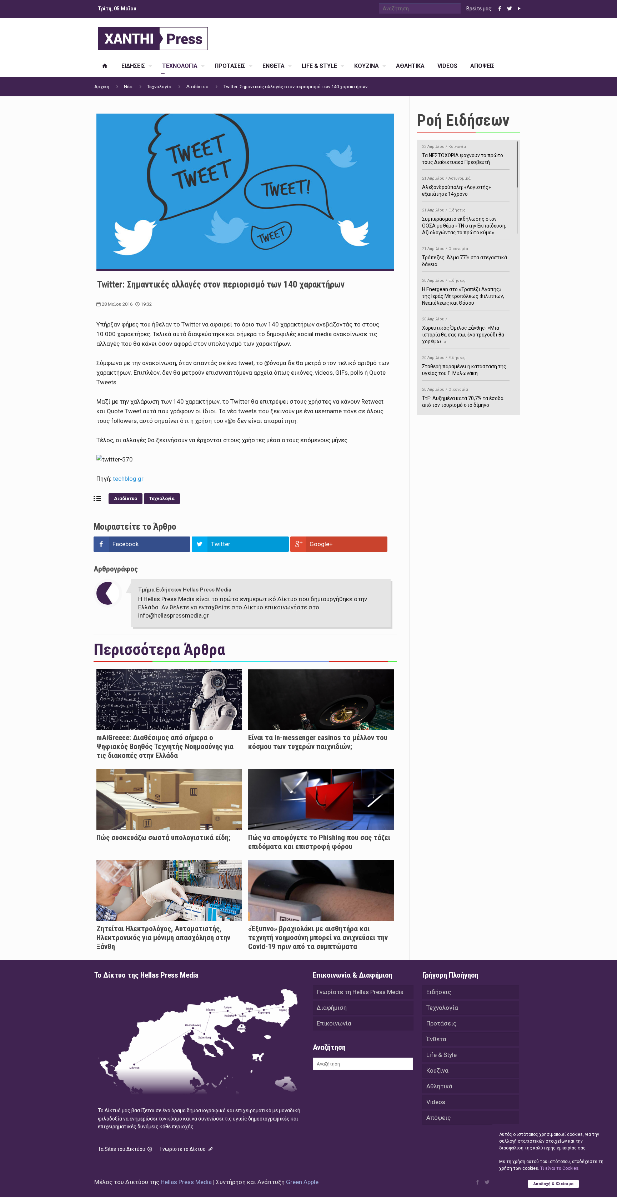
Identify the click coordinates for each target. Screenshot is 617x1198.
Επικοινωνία (334, 1023)
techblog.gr (127, 478)
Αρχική (101, 86)
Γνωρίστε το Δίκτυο (183, 1149)
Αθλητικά (439, 1086)
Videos (435, 1101)
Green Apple (302, 1181)
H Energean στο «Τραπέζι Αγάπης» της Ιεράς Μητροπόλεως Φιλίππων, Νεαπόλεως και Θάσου (463, 292)
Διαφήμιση (332, 1007)
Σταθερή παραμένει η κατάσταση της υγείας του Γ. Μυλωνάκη (464, 365)
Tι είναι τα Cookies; (559, 1168)
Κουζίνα (437, 1070)
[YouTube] (519, 8)
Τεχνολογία (159, 86)
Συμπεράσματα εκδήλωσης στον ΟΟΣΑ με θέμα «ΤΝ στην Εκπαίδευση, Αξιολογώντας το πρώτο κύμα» (464, 221)
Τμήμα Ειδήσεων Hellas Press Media (184, 589)
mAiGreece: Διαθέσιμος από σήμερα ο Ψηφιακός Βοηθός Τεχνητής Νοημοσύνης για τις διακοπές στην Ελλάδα (165, 746)
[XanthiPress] (153, 36)
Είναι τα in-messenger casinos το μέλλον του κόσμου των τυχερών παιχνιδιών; (317, 742)
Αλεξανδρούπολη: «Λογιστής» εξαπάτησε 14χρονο (456, 186)
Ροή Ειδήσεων (463, 120)
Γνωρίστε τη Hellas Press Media (360, 991)
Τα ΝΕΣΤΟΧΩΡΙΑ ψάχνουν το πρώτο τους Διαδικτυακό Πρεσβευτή (462, 154)
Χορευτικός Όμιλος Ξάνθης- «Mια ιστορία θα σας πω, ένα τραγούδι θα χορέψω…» (463, 330)
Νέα (128, 86)
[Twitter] (509, 8)
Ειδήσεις (438, 991)
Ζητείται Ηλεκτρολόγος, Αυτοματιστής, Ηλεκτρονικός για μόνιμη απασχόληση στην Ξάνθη (163, 937)
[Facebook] (499, 8)
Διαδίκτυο (197, 86)
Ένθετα (436, 1039)
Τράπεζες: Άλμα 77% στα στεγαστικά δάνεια (464, 256)
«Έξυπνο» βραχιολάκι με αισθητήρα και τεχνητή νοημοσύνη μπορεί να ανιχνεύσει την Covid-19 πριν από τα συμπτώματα (318, 937)
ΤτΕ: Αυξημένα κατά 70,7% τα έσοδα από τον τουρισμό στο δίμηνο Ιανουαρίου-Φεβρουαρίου (462, 401)
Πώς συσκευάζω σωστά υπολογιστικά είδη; (163, 837)
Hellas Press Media (186, 1181)
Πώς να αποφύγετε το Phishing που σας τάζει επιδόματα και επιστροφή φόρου (319, 842)
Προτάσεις (441, 1023)
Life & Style (441, 1054)
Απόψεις (438, 1117)
